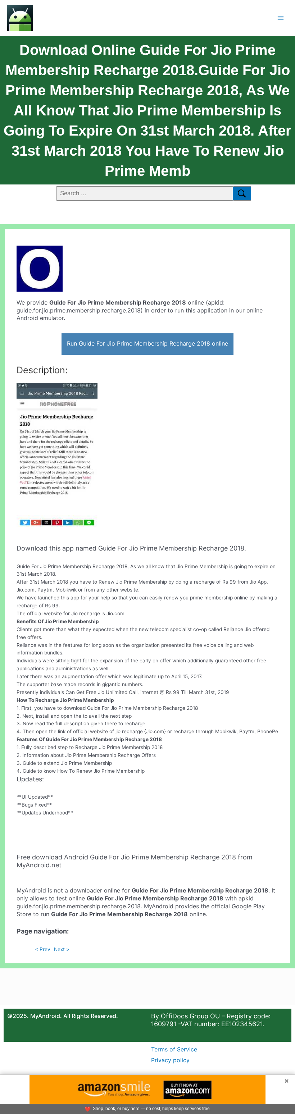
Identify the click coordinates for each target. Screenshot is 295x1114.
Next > (61, 949)
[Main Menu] (280, 17)
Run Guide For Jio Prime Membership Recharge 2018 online (147, 343)
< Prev (42, 949)
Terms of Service (174, 1049)
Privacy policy (170, 1060)
